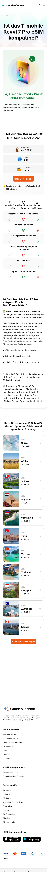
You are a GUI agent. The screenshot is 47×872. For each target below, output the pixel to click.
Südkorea (7, 798)
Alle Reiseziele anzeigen (23, 641)
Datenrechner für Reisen (13, 742)
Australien (7, 790)
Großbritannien (9, 814)
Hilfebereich (8, 746)
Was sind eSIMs (9, 734)
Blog (5, 750)
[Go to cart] (40, 5)
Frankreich (7, 806)
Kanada (6, 810)
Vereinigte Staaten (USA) (13, 802)
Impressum (7, 758)
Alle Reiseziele (9, 822)
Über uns (6, 754)
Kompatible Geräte (10, 738)
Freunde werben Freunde (13, 776)
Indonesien (7, 794)
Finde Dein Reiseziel (23, 179)
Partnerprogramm (10, 772)
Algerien (6, 818)
